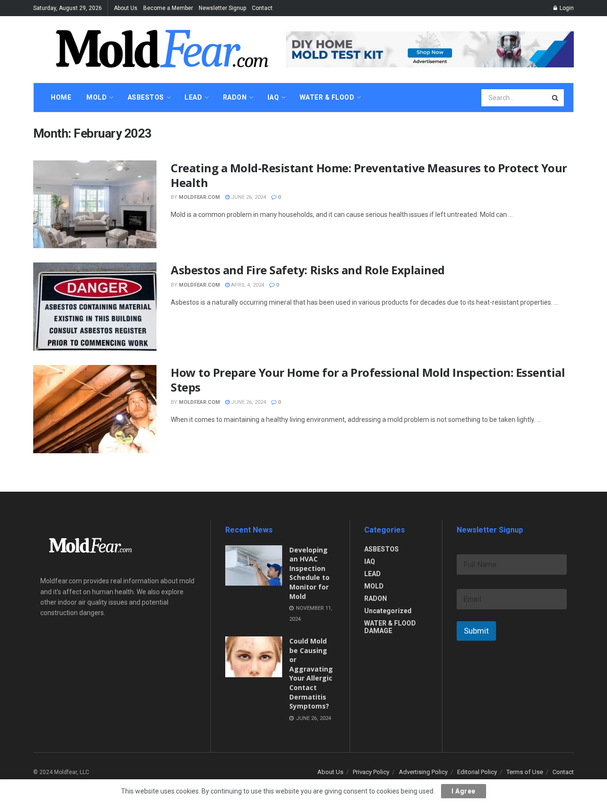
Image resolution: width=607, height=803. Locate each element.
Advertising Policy (423, 771)
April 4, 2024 (247, 285)
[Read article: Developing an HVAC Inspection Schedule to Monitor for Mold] (253, 565)
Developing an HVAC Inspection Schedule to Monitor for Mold (309, 573)
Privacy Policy (371, 771)
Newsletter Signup (222, 8)
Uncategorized (388, 611)
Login (566, 8)
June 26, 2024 (248, 197)
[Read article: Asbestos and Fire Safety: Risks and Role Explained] (94, 306)
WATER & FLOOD (327, 97)
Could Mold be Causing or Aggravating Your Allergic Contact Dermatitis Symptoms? (311, 673)
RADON (375, 598)
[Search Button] (555, 97)
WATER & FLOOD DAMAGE (390, 627)
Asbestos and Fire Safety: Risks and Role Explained (308, 270)
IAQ (369, 561)
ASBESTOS (381, 549)
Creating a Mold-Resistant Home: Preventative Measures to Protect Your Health (369, 175)
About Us (126, 8)
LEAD (372, 574)
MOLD (374, 586)
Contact (262, 8)
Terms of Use (524, 771)
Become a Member (168, 8)
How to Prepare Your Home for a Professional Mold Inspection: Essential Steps (368, 379)
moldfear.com (199, 197)
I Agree (463, 791)
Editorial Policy (477, 771)
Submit (476, 630)
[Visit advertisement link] (430, 49)
